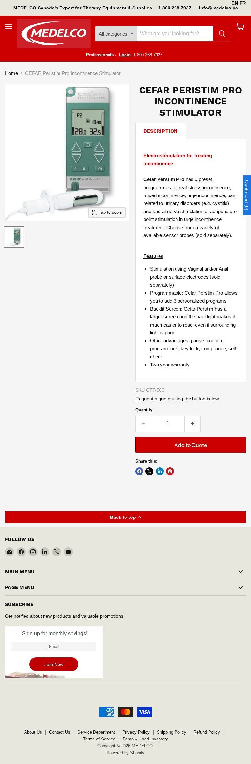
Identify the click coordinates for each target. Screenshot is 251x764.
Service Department (96, 732)
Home (11, 73)
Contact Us (59, 732)
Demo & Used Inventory (145, 739)
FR (243, 3)
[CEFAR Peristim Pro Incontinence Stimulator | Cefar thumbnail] (14, 237)
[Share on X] (149, 471)
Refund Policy (206, 732)
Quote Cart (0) (246, 195)
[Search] (222, 33)
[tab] (160, 131)
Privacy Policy (136, 732)
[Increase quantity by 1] (193, 424)
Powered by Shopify (125, 752)
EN (234, 3)
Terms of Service (99, 739)
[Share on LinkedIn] (160, 471)
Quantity (143, 409)
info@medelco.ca (218, 7)
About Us (33, 732)
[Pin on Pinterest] (170, 471)
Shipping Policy (171, 732)
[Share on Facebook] (139, 471)
